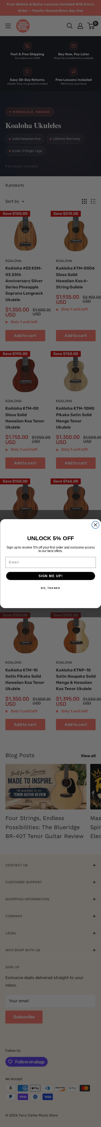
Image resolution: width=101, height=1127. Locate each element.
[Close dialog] (95, 524)
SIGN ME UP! (50, 576)
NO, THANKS (50, 588)
